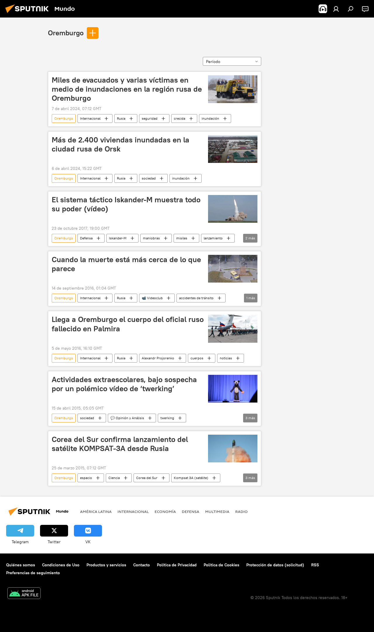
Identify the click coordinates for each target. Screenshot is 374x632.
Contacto (141, 564)
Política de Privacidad (177, 564)
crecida (179, 118)
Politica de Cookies (221, 564)
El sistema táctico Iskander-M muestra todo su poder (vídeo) (126, 204)
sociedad (149, 178)
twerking (167, 418)
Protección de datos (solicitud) (275, 564)
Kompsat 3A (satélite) (191, 478)
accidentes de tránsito (196, 298)
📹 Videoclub (152, 298)
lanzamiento (213, 238)
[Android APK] (24, 593)
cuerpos (197, 358)
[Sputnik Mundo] (28, 13)
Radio (241, 511)
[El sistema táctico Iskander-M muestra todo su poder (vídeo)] (232, 209)
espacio (86, 478)
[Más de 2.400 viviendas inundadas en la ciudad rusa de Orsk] (232, 149)
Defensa (86, 238)
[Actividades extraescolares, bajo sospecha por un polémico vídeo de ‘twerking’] (232, 389)
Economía (165, 511)
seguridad (149, 118)
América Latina (96, 511)
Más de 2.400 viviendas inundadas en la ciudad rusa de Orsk (120, 144)
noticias (226, 358)
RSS (315, 564)
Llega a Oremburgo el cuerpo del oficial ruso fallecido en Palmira (128, 324)
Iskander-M (118, 238)
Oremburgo (66, 32)
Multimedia (217, 511)
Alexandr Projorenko (158, 358)
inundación (210, 118)
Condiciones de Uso (60, 564)
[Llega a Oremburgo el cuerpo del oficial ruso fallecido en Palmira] (232, 328)
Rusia (121, 118)
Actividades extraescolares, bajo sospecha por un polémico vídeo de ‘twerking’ (124, 384)
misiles (181, 238)
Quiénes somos (20, 564)
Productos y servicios (106, 564)
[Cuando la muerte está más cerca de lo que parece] (232, 269)
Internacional (90, 118)
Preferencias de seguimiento (33, 572)
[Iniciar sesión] (336, 9)
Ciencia (114, 478)
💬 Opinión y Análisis (127, 418)
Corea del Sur (146, 478)
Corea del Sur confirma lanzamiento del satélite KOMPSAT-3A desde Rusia (120, 444)
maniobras (151, 238)
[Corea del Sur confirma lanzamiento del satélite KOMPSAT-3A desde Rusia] (232, 448)
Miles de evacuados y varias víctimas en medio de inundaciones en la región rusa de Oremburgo (127, 89)
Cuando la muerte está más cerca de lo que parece (126, 264)
